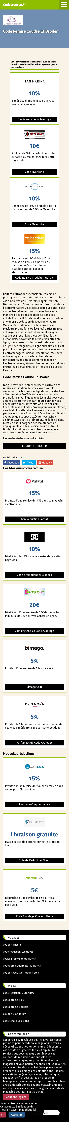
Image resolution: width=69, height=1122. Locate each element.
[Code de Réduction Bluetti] (34, 822)
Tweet (30, 462)
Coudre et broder (34, 446)
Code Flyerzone (34, 171)
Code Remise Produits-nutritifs (34, 277)
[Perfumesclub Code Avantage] (34, 705)
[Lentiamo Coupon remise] (34, 766)
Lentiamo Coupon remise (34, 804)
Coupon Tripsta (12, 944)
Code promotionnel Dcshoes (34, 574)
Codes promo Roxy (13, 999)
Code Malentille (34, 224)
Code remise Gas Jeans (16, 1020)
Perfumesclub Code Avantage (34, 742)
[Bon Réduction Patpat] (34, 481)
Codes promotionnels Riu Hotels (22, 965)
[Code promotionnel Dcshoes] (34, 537)
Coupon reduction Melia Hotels (21, 972)
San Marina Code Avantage (34, 119)
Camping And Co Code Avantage (34, 630)
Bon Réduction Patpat (34, 519)
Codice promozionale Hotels (19, 958)
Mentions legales (16, 1097)
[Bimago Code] (34, 649)
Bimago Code (34, 686)
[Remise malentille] (34, 186)
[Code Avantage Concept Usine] (34, 878)
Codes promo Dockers (15, 1006)
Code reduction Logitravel (18, 951)
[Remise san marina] (34, 81)
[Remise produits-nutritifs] (34, 239)
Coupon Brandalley (14, 1013)
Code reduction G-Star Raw (18, 992)
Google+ (46, 462)
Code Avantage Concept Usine (34, 916)
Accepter (16, 1114)
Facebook (12, 462)
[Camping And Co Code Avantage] (34, 593)
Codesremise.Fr (14, 4)
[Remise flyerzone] (34, 134)
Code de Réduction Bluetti (34, 860)
